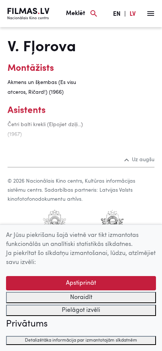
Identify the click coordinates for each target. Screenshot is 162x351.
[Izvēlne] (150, 13)
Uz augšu (143, 159)
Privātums (26, 324)
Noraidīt (81, 298)
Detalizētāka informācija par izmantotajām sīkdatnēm (81, 340)
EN (117, 14)
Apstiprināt (81, 283)
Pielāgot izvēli (81, 310)
